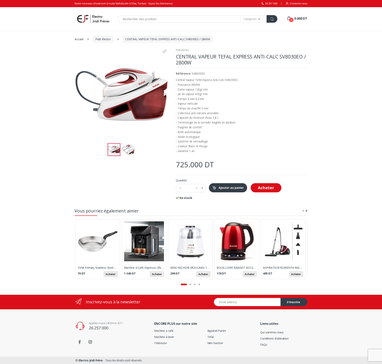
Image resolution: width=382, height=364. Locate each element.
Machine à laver (164, 337)
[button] (253, 19)
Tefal (210, 337)
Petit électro (182, 50)
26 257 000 (271, 3)
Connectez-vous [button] (298, 3)
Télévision (160, 343)
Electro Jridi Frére (91, 360)
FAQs (263, 344)
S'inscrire (293, 302)
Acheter (266, 187)
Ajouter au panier (231, 188)
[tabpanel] (98, 251)
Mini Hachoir (215, 343)
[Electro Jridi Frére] (86, 19)
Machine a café (163, 331)
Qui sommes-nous (272, 332)
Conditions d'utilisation (274, 338)
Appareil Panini (216, 331)
